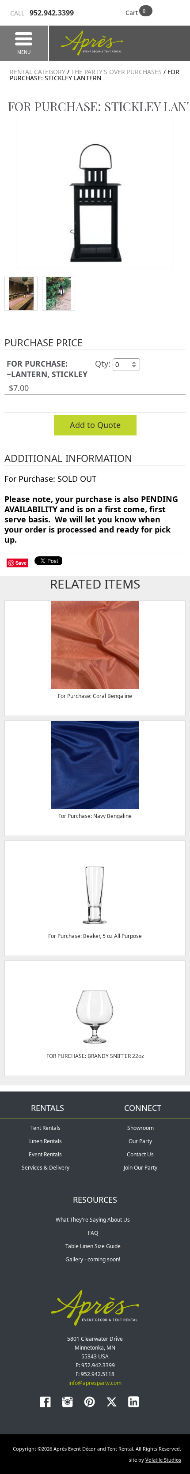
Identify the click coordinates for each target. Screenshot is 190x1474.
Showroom (140, 1128)
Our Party (140, 1141)
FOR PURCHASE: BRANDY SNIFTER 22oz (95, 1056)
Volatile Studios (163, 1459)
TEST (21, 293)
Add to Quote (95, 425)
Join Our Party (140, 1167)
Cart (131, 12)
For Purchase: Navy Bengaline (95, 816)
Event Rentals (45, 1154)
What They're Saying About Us (93, 1219)
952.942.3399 (42, 13)
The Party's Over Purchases (117, 72)
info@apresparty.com (95, 1383)
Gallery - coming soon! (92, 1259)
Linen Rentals (45, 1141)
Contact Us (140, 1154)
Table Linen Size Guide (93, 1246)
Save (21, 562)
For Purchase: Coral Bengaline (95, 696)
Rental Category (37, 72)
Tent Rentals (45, 1128)
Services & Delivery (45, 1167)
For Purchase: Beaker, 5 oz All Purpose (95, 936)
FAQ (93, 1233)
